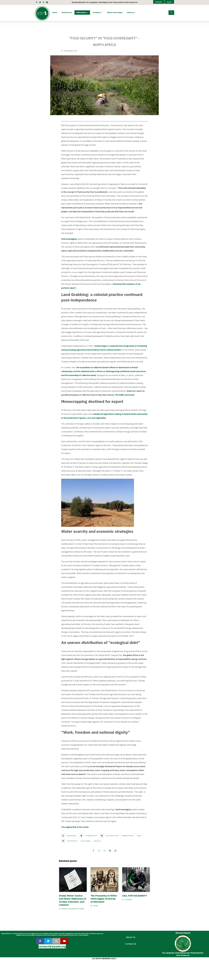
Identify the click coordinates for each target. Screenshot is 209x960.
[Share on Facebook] (93, 850)
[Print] (115, 850)
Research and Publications (70, 909)
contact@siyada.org (52, 946)
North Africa (97, 841)
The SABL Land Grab (124, 394)
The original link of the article (75, 827)
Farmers (95, 905)
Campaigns (128, 899)
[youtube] (47, 2)
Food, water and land (112, 836)
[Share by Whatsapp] (104, 850)
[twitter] (48, 941)
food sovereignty (86, 841)
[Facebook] (36, 2)
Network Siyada (71, 836)
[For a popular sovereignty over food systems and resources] (42, 13)
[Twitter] (40, 2)
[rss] (56, 941)
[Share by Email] (110, 850)
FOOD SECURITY (72, 841)
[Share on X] (99, 850)
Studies (139, 836)
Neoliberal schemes (127, 836)
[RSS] (43, 2)
